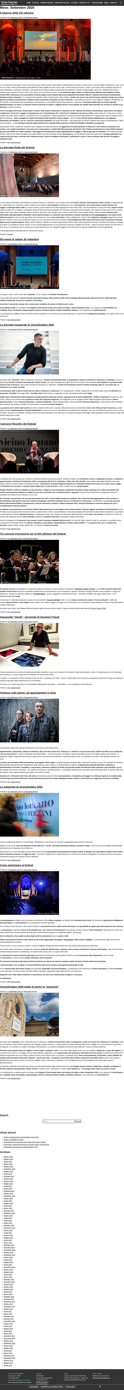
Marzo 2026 (8, 1164)
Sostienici (34, 1387)
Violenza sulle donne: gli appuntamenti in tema (28, 692)
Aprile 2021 (8, 1240)
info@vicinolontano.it (42, 1382)
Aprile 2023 (8, 1206)
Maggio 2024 (8, 1184)
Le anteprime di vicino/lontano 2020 (21, 787)
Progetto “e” (84, 3)
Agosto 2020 (8, 1257)
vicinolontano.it (67, 134)
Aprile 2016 (8, 1331)
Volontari (70, 1387)
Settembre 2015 (9, 1343)
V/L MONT (74, 3)
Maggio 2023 (8, 1203)
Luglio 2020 (8, 1260)
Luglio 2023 (8, 1201)
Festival (35, 3)
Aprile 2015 (8, 1351)
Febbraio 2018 (9, 1297)
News (106, 3)
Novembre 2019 (9, 1267)
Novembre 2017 (9, 1302)
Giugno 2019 (8, 1270)
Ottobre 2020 (8, 1252)
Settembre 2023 (9, 1196)
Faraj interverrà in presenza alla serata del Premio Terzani (25, 1142)
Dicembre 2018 (9, 1282)
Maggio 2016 (8, 1329)
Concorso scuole (62, 3)
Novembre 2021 (9, 1228)
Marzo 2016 (8, 1333)
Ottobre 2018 (8, 1284)
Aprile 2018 (8, 1292)
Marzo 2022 (8, 1223)
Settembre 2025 (9, 1169)
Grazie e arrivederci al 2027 (14, 1140)
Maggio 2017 (8, 1309)
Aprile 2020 (8, 1265)
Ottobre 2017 (8, 1304)
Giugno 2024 (8, 1181)
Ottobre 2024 (8, 1179)
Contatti (113, 3)
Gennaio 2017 (9, 1319)
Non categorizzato (13, 142)
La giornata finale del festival (17, 147)
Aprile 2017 (8, 1311)
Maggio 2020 (8, 1262)
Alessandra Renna (31, 17)
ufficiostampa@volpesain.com (101, 1378)
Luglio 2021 (8, 1233)
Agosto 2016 (8, 1324)
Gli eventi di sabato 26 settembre (19, 239)
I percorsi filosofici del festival (18, 424)
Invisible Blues (39, 594)
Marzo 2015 (8, 1353)
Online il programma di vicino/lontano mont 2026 (21, 1137)
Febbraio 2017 (9, 1316)
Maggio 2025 (8, 1171)
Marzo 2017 (8, 1314)
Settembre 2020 (9, 1255)
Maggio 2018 (8, 1289)
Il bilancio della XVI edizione (17, 13)
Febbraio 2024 (9, 1191)
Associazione (97, 3)
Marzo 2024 (8, 1189)
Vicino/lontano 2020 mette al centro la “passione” (29, 986)
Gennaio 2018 (9, 1299)
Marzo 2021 (8, 1243)
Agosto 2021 (8, 1230)
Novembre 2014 (9, 1358)
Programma (68, 940)
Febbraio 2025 (9, 1176)
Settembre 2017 (9, 1306)
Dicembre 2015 (9, 1336)
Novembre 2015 (9, 1338)
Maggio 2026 (8, 1159)
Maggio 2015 (8, 1348)
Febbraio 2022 (9, 1225)
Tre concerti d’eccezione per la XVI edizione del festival (33, 533)
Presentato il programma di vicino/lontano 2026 (21, 1147)
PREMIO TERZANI (47, 3)
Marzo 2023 (8, 1208)
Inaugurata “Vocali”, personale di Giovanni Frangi (29, 617)
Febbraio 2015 (9, 1356)
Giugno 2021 (8, 1235)
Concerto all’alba (53, 600)
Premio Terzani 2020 (98, 608)
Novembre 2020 (9, 1250)
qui (80, 932)
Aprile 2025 (8, 1174)
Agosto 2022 (8, 1216)
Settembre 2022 (9, 1213)
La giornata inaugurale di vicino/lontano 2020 (27, 324)
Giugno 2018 (8, 1287)
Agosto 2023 (8, 1198)
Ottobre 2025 (8, 1166)
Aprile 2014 (8, 1365)
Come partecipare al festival (16, 865)
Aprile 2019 (8, 1275)
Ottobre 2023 (8, 1193)
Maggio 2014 (8, 1363)
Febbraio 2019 (9, 1279)
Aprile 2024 (8, 1186)
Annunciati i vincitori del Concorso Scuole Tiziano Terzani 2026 (26, 1145)
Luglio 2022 (8, 1218)
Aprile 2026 (8, 1162)
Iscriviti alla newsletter (52, 1387)
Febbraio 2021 (9, 1245)
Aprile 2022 (8, 1220)
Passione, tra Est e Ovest (85, 589)
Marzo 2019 (8, 1277)
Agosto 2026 (8, 1157)
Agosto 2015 (8, 1346)
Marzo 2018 (8, 1294)
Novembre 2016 (9, 1321)
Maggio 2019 (8, 1272)
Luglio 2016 (8, 1326)
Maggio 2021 (8, 1238)
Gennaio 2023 (9, 1211)
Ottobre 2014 (8, 1360)
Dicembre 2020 (9, 1247)
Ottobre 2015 (8, 1341)
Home (28, 3)
